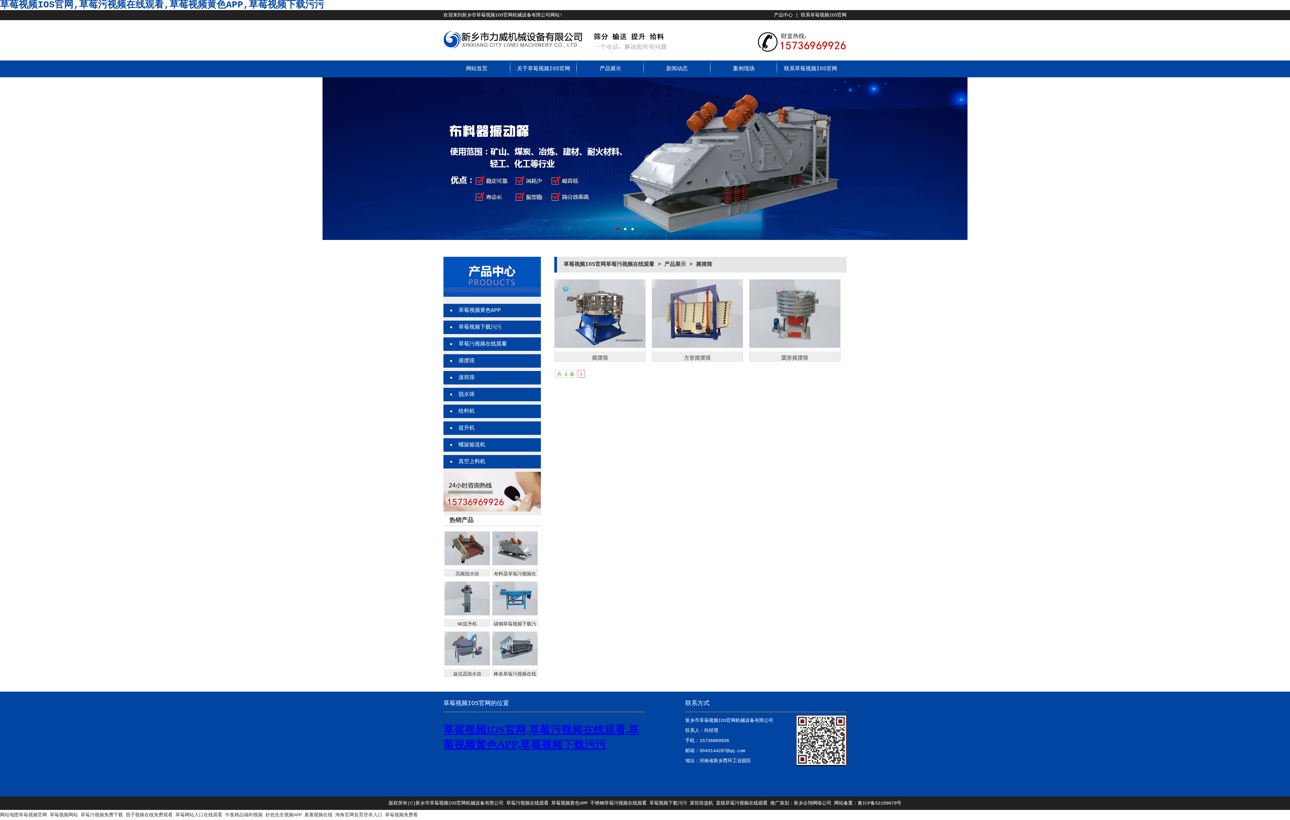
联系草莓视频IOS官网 (824, 15)
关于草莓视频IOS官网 (543, 69)
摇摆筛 (467, 361)
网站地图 (9, 815)
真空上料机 (472, 462)
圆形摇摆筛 (794, 358)
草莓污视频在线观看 (483, 344)
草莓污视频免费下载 (102, 815)
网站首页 (476, 69)
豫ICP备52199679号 (879, 803)
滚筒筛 (467, 378)
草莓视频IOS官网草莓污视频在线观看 (609, 264)
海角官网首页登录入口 (358, 815)
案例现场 (744, 69)
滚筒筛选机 (701, 803)
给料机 (467, 411)
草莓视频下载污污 (480, 327)
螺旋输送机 (472, 445)
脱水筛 (467, 395)
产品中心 (783, 15)
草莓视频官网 (33, 815)
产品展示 (610, 69)
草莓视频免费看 (401, 815)
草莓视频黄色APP (480, 311)
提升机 (467, 428)
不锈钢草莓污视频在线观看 (618, 803)
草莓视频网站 (64, 815)
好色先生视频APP (283, 815)
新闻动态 (677, 69)
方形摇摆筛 (697, 358)
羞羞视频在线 (318, 815)
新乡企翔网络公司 (812, 803)
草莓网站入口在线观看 (198, 815)
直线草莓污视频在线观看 (742, 803)
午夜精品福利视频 (244, 815)
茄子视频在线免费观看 (149, 815)
